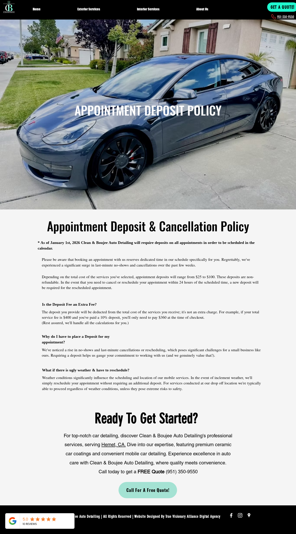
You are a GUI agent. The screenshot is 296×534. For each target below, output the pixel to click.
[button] (104, 7)
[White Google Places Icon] (249, 515)
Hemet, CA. (113, 444)
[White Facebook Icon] (231, 515)
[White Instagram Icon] (240, 515)
